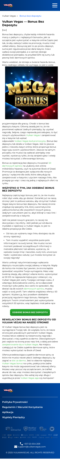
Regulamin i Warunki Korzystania (22, 407)
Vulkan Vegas (33, 135)
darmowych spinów (34, 288)
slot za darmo (19, 360)
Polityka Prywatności (15, 402)
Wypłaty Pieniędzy (13, 417)
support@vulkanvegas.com (32, 446)
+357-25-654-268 (32, 443)
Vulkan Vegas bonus (12, 363)
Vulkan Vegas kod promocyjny (30, 141)
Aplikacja (7, 412)
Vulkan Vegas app (30, 378)
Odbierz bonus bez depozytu (30, 312)
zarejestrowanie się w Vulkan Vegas (20, 344)
